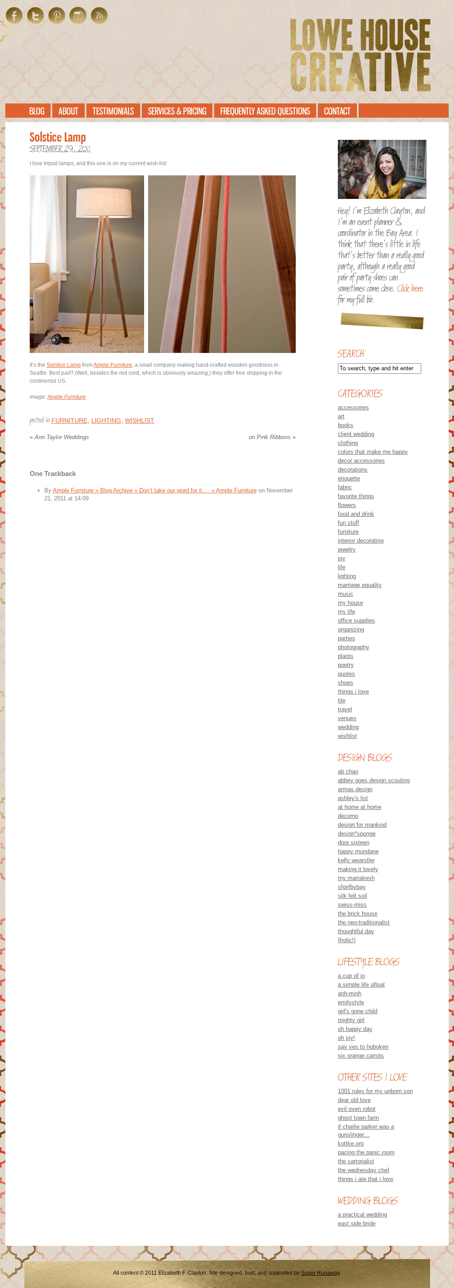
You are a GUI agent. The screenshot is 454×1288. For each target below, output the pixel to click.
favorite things (356, 496)
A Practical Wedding (362, 1214)
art (341, 416)
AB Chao (348, 771)
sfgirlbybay (352, 887)
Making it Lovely (358, 869)
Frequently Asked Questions (265, 111)
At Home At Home (359, 807)
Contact (337, 111)
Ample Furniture (113, 365)
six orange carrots (361, 1055)
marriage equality (360, 585)
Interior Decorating (361, 540)
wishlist (139, 420)
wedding (348, 727)
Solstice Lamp (64, 365)
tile (341, 700)
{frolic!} (347, 940)
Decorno (348, 815)
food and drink (356, 514)
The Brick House (357, 913)
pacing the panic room (366, 1152)
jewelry (347, 549)
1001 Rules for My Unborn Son (375, 1091)
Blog (36, 111)
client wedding (356, 434)
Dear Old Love (354, 1100)
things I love (353, 691)
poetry (346, 665)
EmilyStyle (351, 1002)
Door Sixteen (353, 842)
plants (345, 656)
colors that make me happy (373, 451)
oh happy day (355, 1029)
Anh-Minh (349, 993)
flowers (347, 505)
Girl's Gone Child (357, 1011)
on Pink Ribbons (272, 437)
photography (353, 647)
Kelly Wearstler (356, 860)
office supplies (356, 620)
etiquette (349, 478)
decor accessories (361, 460)
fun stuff (348, 522)
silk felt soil (352, 895)
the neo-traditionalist (364, 922)
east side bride (357, 1223)
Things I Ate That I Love (365, 1179)
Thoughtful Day (356, 931)
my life (346, 611)
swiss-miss (352, 904)
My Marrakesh (356, 878)
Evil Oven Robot (357, 1109)
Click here (410, 288)
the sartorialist (356, 1161)
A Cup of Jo (351, 975)
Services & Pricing (177, 111)
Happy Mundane (358, 851)
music (345, 593)
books (345, 425)
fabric (345, 487)
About (68, 111)
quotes (346, 673)
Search (351, 353)
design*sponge (357, 833)
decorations (353, 469)
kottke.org (351, 1143)
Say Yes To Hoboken (363, 1046)
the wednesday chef (363, 1170)
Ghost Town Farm (358, 1117)
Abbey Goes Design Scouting (374, 780)
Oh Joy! (346, 1037)
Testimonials (113, 111)
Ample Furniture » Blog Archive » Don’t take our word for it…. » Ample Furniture (155, 490)
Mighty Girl (351, 1020)
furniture (69, 420)
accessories (353, 407)
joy (341, 558)
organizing (351, 629)
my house (350, 602)
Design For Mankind (362, 824)
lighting (106, 420)
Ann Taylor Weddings (59, 437)
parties (346, 638)
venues (347, 718)
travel (345, 709)
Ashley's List (353, 798)
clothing (348, 443)
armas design (355, 789)
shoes (345, 682)
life (341, 567)
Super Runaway (320, 1273)
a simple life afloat (361, 984)
